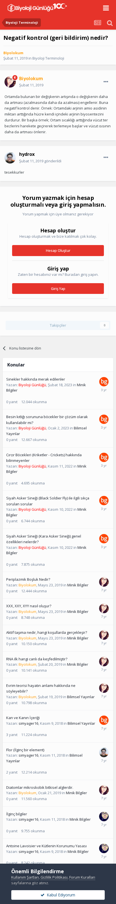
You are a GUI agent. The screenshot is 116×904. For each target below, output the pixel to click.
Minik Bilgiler (77, 585)
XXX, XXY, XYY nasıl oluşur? (28, 605)
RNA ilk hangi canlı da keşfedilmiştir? (36, 658)
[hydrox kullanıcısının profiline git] (10, 157)
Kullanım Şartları (25, 877)
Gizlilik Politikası (54, 877)
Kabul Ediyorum (59, 895)
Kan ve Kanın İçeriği (23, 717)
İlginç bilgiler (16, 813)
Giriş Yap (58, 288)
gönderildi (40, 160)
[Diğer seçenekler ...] (105, 81)
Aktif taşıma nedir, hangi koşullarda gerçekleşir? (46, 632)
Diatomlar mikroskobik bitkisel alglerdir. (39, 787)
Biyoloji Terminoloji (48, 58)
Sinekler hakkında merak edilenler (35, 379)
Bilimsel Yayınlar (81, 696)
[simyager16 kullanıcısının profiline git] (104, 816)
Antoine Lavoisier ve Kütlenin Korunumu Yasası (46, 845)
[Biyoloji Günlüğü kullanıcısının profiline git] (104, 382)
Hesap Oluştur (58, 250)
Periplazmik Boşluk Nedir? (28, 579)
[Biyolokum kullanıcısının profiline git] (10, 82)
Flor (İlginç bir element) (25, 749)
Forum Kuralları (82, 877)
